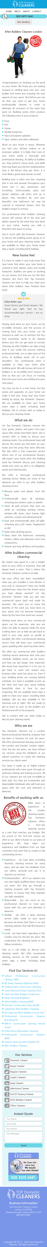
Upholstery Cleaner (19, 1088)
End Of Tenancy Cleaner (22, 1094)
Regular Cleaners (18, 1071)
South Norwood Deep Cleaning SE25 (23, 990)
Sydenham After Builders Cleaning (21, 1009)
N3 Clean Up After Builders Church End (24, 1012)
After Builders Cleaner (21, 1099)
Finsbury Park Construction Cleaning (22, 986)
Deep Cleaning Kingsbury (17, 998)
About (26, 11)
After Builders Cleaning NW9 (19, 1001)
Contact (36, 11)
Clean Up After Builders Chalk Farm (22, 994)
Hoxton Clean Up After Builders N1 (22, 1042)
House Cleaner (17, 1066)
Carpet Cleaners (18, 1077)
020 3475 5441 (24, 16)
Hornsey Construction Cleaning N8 (21, 1005)
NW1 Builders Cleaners (15, 1045)
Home (9, 11)
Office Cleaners (17, 1105)
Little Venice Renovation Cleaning (21, 1031)
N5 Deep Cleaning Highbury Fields (21, 983)
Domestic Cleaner (19, 1060)
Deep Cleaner (16, 1083)
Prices (17, 11)
